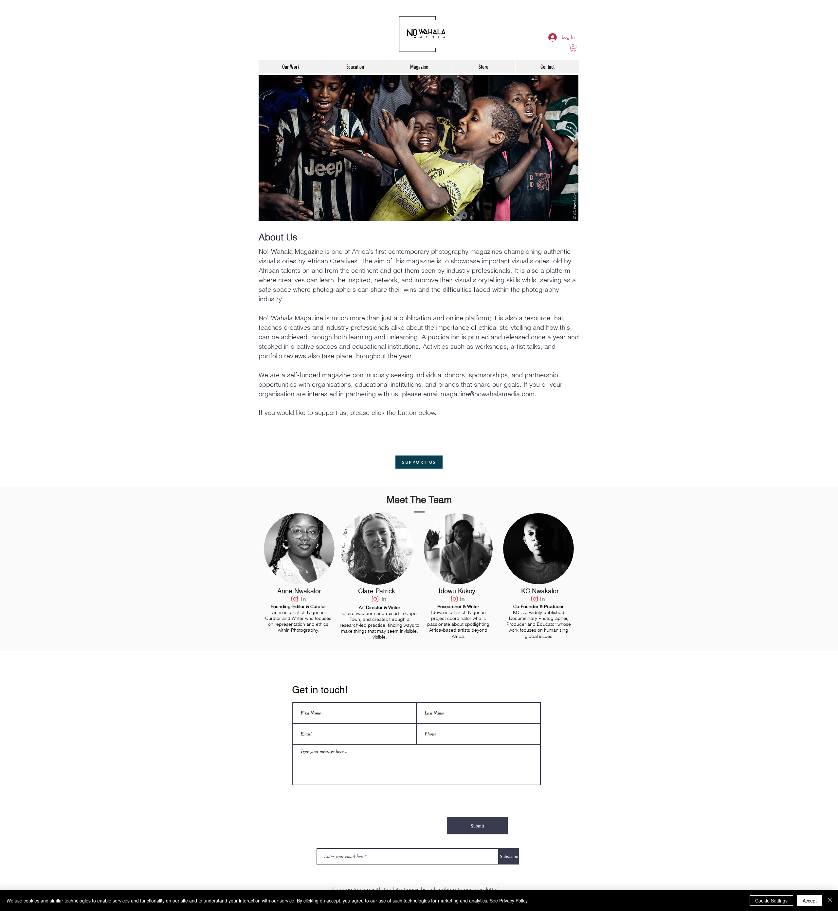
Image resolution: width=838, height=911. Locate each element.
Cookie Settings (771, 900)
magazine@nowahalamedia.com (488, 394)
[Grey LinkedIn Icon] (303, 599)
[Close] (830, 900)
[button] (573, 48)
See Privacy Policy (509, 900)
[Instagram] (294, 599)
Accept (810, 900)
